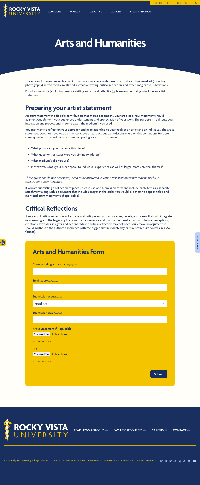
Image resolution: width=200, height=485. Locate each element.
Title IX (56, 460)
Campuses (116, 11)
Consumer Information (74, 460)
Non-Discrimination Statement (118, 460)
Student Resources (141, 11)
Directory (181, 2)
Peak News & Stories (89, 430)
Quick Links (162, 2)
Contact (180, 430)
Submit (159, 374)
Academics (76, 11)
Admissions (54, 11)
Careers (158, 430)
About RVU (96, 11)
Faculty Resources (128, 430)
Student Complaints (146, 460)
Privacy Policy (94, 460)
